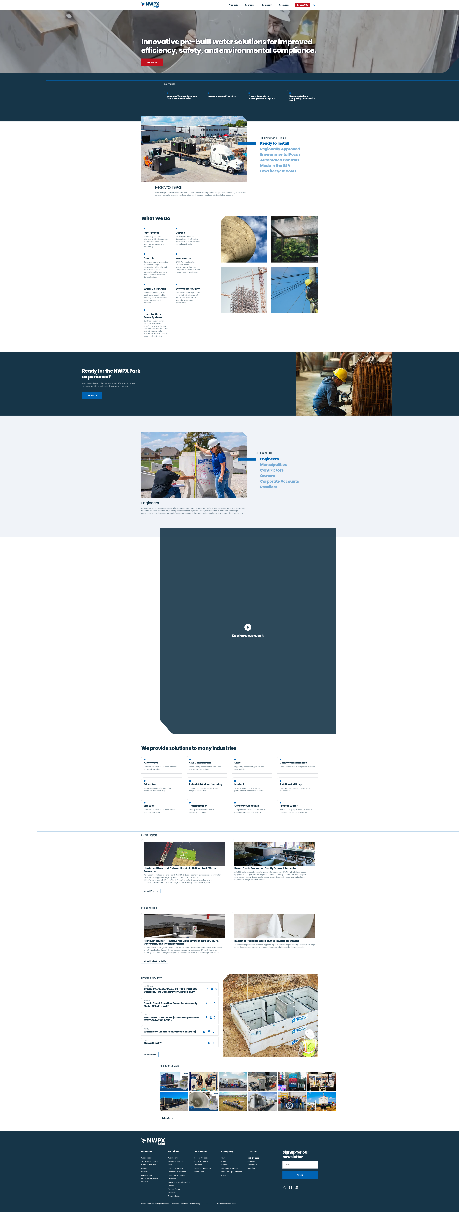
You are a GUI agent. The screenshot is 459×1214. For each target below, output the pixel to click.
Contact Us (252, 1165)
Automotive (151, 762)
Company (227, 1151)
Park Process (146, 1175)
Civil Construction (200, 762)
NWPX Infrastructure (229, 1168)
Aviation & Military (291, 784)
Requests (251, 1161)
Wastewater (146, 1158)
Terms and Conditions (179, 1204)
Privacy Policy (195, 1204)
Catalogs (198, 1165)
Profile (223, 1161)
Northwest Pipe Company (231, 1172)
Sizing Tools (199, 1172)
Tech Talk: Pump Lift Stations (222, 96)
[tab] (288, 144)
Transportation (198, 805)
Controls (144, 1172)
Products (146, 1151)
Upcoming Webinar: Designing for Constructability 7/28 (182, 97)
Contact (253, 1151)
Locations (252, 1168)
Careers (224, 1165)
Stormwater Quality (149, 1161)
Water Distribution (148, 1165)
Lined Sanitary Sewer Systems (149, 1180)
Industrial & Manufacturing (205, 784)
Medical (239, 784)
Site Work (149, 805)
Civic (237, 762)
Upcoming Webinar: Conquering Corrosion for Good (302, 98)
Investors (225, 1175)
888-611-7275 (253, 1158)
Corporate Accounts (246, 805)
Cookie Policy (208, 1203)
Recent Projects (201, 1158)
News (223, 1158)
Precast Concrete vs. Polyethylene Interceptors (262, 97)
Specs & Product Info (203, 1168)
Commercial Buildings (293, 762)
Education (150, 784)
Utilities (144, 1168)
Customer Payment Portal (226, 1204)
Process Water (288, 805)
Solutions (173, 1151)
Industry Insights (201, 1161)
